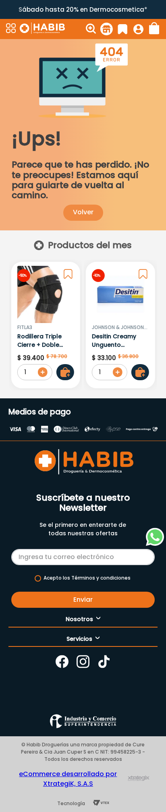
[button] (12, 29)
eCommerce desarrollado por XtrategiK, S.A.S (68, 778)
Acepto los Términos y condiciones (87, 578)
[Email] (83, 555)
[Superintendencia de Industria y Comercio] (83, 721)
